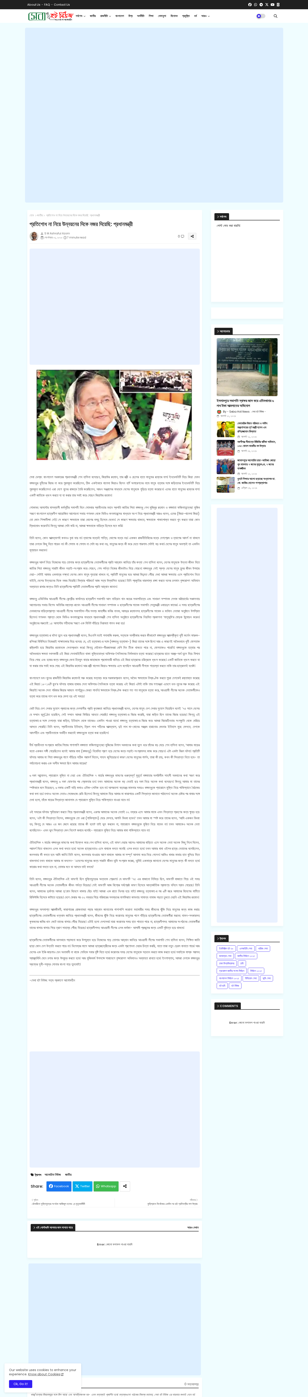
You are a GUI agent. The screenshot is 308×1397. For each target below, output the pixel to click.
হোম (32, 215)
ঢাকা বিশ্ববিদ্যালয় (226, 963)
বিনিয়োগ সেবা (251, 978)
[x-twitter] (267, 4)
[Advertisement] (154, 115)
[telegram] (261, 4)
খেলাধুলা (162, 16)
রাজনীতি (104, 16)
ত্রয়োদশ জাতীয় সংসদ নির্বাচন (231, 971)
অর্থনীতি (140, 16)
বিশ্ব (131, 16)
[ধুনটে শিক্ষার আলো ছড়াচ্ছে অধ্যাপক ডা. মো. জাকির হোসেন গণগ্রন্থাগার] (226, 485)
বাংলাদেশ (119, 16)
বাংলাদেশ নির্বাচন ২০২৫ (229, 978)
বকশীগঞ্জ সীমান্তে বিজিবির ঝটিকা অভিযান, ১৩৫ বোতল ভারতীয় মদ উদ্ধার (256, 444)
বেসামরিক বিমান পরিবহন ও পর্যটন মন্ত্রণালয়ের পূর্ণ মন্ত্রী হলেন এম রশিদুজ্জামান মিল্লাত (252, 427)
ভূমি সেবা (267, 978)
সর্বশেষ (79, 16)
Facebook (61, 1186)
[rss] (278, 4)
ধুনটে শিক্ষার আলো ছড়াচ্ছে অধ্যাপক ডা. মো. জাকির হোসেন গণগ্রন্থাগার (256, 481)
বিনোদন (174, 16)
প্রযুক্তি (186, 16)
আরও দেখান (193, 1228)
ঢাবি (242, 963)
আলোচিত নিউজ (53, 1175)
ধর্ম (195, 16)
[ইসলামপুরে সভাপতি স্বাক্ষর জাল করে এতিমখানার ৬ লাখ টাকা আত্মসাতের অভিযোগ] (247, 367)
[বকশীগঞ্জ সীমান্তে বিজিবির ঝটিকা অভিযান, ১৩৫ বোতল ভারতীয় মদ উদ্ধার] (226, 448)
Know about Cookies (44, 1374)
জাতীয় (93, 16)
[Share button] (125, 1186)
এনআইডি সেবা (245, 948)
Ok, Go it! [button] (21, 1384)
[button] (275, 16)
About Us (33, 4)
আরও (204, 16)
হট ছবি (222, 986)
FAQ (47, 4)
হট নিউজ (235, 986)
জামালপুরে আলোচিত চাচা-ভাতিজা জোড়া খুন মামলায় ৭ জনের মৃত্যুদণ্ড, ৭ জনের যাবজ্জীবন (256, 464)
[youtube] (272, 4)
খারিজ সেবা (263, 948)
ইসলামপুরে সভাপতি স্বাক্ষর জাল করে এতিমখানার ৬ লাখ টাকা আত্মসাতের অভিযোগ (245, 403)
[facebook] (250, 4)
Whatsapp (108, 1186)
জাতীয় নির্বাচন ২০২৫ (246, 956)
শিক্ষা (151, 16)
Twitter (85, 1186)
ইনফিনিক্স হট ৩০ (226, 948)
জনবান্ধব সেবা (225, 956)
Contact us (62, 4)
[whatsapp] (255, 4)
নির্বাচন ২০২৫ (256, 971)
